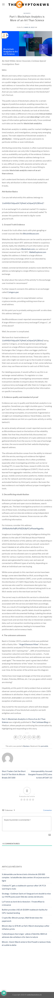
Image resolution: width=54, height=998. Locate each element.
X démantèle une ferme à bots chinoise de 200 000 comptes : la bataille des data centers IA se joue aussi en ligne (25, 877)
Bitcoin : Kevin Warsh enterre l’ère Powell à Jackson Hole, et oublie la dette (26, 943)
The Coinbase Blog (40, 722)
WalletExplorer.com (37, 252)
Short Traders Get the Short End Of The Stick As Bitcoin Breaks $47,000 (14, 774)
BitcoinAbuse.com (31, 233)
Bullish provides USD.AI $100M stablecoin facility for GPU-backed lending (25, 911)
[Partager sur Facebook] (20, 737)
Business (27, 13)
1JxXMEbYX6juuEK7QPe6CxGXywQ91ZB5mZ (22, 203)
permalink (44, 746)
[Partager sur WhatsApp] (16, 737)
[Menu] (3, 4)
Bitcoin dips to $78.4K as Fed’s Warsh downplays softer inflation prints (25, 927)
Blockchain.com (28, 249)
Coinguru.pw (12, 292)
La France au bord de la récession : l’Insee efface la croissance (23, 903)
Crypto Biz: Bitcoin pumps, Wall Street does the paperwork (22, 919)
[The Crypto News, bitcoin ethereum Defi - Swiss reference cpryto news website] (28, 4)
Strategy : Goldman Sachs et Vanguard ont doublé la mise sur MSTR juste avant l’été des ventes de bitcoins (26, 895)
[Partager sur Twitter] (25, 737)
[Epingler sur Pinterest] (34, 737)
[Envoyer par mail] (29, 737)
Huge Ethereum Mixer (28, 644)
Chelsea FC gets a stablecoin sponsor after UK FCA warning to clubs (24, 887)
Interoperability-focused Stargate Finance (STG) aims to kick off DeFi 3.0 (40, 774)
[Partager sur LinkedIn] (38, 737)
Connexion (47, 810)
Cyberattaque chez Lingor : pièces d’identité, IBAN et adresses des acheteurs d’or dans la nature (24, 935)
